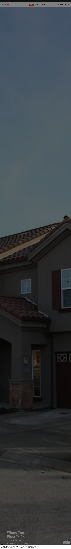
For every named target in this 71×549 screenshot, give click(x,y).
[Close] (70, 547)
